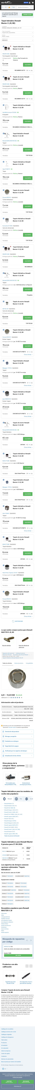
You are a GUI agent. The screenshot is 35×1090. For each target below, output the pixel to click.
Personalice (17, 1086)
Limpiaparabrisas (5, 917)
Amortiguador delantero (7, 922)
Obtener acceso (27, 14)
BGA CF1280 (6, 461)
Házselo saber (12, 727)
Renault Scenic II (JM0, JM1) (11, 812)
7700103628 (23, 883)
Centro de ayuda (5, 1053)
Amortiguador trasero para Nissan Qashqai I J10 (26, 982)
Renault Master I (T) (9, 803)
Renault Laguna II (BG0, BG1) (11, 816)
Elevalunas (3, 927)
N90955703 (8, 946)
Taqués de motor (10, 855)
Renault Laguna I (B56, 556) (11, 833)
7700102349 (10, 900)
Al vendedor (4, 1045)
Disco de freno (5, 929)
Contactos (4, 1056)
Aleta (2, 915)
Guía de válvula (6, 645)
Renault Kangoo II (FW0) (10, 820)
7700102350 (10, 886)
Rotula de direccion (6, 925)
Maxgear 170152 (7, 368)
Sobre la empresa (5, 1050)
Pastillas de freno (5, 918)
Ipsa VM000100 (7, 399)
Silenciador (4, 913)
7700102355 (23, 886)
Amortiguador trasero (6, 920)
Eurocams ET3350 (7, 226)
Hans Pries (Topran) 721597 (10, 572)
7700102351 (10, 903)
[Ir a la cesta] (33, 3)
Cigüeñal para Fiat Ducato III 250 (10, 982)
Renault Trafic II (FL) (9, 818)
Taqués (8, 851)
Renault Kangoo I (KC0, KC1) (11, 810)
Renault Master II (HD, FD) (10, 805)
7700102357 (10, 876)
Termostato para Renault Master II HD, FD (10, 783)
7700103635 (10, 897)
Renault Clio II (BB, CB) (9, 808)
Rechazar (26, 1082)
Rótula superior (5, 932)
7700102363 (26, 890)
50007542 (26, 897)
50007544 (26, 876)
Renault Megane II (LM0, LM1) (11, 823)
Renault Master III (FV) (9, 831)
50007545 (26, 893)
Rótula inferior (4, 923)
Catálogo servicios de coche (8, 1031)
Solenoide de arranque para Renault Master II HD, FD (26, 783)
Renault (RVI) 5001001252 (10, 140)
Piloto (2, 930)
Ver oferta (18, 955)
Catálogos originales (6, 1034)
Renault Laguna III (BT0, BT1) (11, 825)
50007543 (13, 890)
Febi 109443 (6, 513)
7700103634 (10, 883)
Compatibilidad (29, 663)
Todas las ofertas (7, 663)
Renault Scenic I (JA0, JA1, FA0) (12, 829)
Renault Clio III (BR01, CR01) (11, 827)
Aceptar (9, 1082)
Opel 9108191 (6, 169)
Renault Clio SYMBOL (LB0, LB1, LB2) (13, 814)
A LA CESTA (28, 64)
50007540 (26, 900)
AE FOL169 (5, 308)
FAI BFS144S (6, 54)
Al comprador (4, 1048)
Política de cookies (17, 1077)
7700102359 (10, 893)
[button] (26, 2)
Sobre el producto (18, 663)
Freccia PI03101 (7, 197)
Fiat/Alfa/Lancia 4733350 (9, 112)
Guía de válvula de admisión (24, 646)
